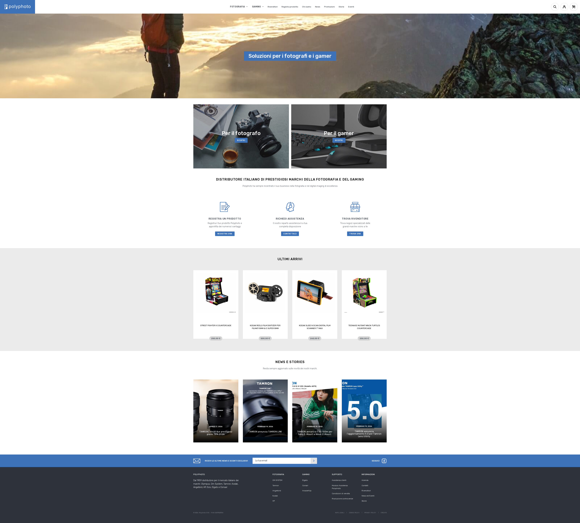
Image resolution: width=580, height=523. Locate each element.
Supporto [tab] (337, 474)
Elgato (305, 480)
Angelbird (276, 491)
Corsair (305, 485)
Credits (384, 513)
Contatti (365, 485)
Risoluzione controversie (342, 499)
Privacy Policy (370, 513)
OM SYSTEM (277, 480)
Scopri (241, 140)
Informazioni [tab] (368, 474)
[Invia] (314, 461)
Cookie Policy (354, 513)
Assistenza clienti (339, 480)
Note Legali (339, 513)
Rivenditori (366, 491)
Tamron (275, 485)
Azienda (365, 480)
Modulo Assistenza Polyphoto (340, 486)
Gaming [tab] (306, 474)
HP (273, 501)
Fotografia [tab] (278, 474)
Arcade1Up (306, 491)
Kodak (275, 496)
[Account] (564, 7)
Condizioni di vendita (341, 493)
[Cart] (574, 7)
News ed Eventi (368, 496)
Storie (364, 501)
